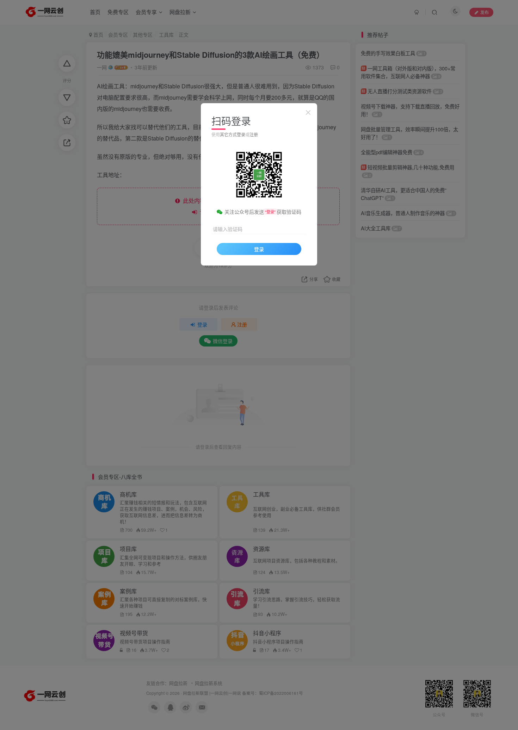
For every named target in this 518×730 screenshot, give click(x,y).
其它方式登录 (232, 134)
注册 (253, 134)
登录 (259, 248)
